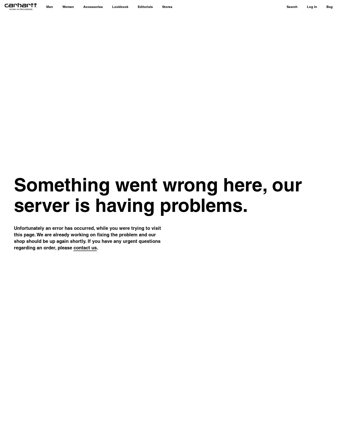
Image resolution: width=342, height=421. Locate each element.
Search (292, 7)
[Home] (21, 7)
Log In (312, 7)
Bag (329, 7)
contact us (85, 248)
